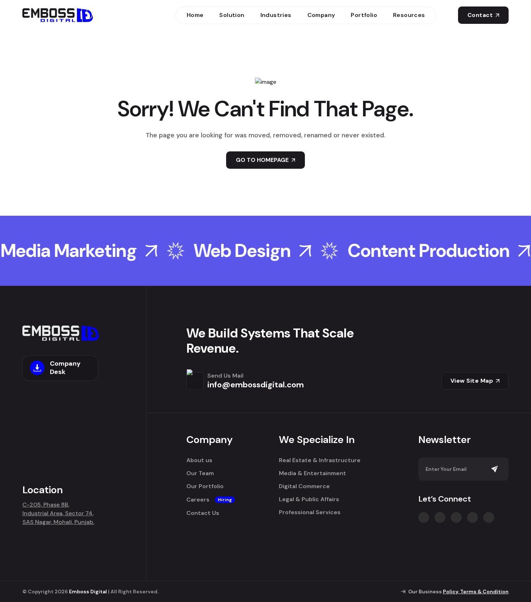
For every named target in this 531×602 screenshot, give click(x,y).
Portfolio (364, 15)
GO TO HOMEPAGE (262, 160)
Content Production (410, 251)
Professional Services (310, 512)
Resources (409, 15)
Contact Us (202, 513)
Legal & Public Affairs (309, 499)
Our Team (200, 473)
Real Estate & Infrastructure (320, 460)
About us (199, 460)
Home (195, 15)
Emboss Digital (88, 591)
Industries (276, 15)
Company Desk (65, 367)
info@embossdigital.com (255, 384)
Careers (209, 499)
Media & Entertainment (312, 473)
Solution (231, 15)
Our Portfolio (205, 486)
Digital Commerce (304, 486)
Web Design (224, 251)
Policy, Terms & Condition (476, 591)
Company (321, 15)
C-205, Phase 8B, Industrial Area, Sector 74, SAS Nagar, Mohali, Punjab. (58, 513)
